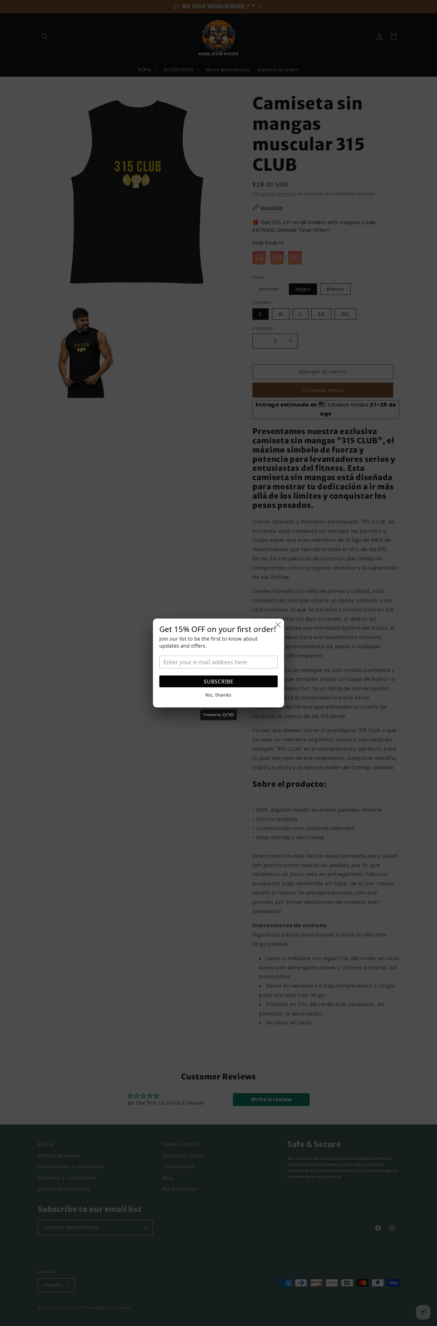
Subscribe (219, 681)
